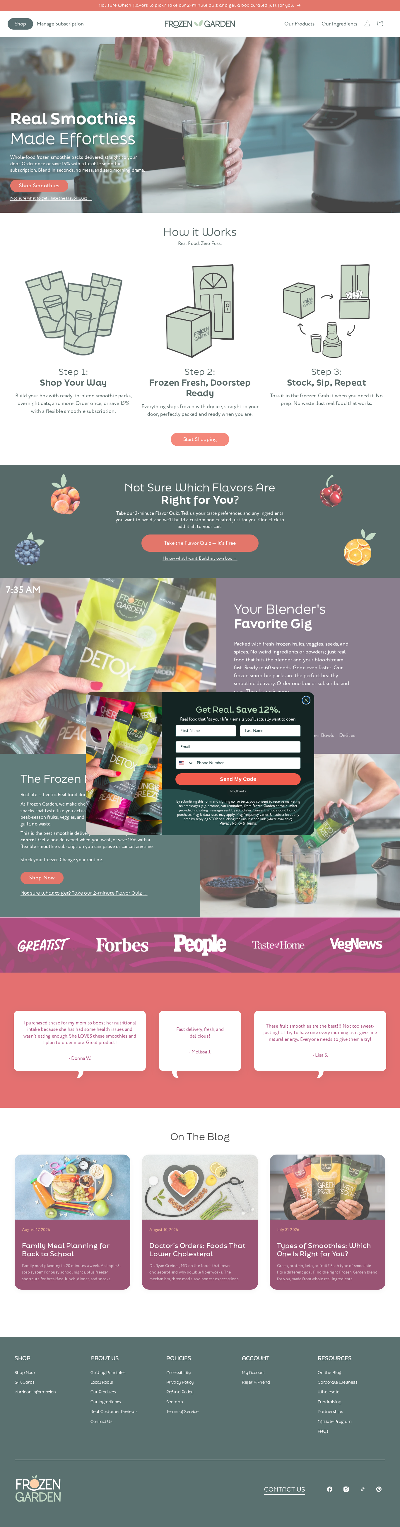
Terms (251, 823)
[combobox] (185, 763)
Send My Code (238, 779)
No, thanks (238, 791)
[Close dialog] (306, 700)
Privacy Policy (231, 823)
